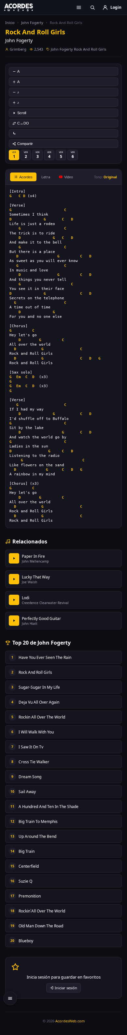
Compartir (25, 144)
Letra (45, 176)
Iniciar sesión (66, 987)
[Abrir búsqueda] (92, 7)
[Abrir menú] (79, 7)
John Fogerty (32, 22)
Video (68, 177)
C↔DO (23, 123)
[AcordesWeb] (22, 7)
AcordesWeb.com (70, 1020)
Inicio (10, 22)
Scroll (21, 113)
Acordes (26, 177)
